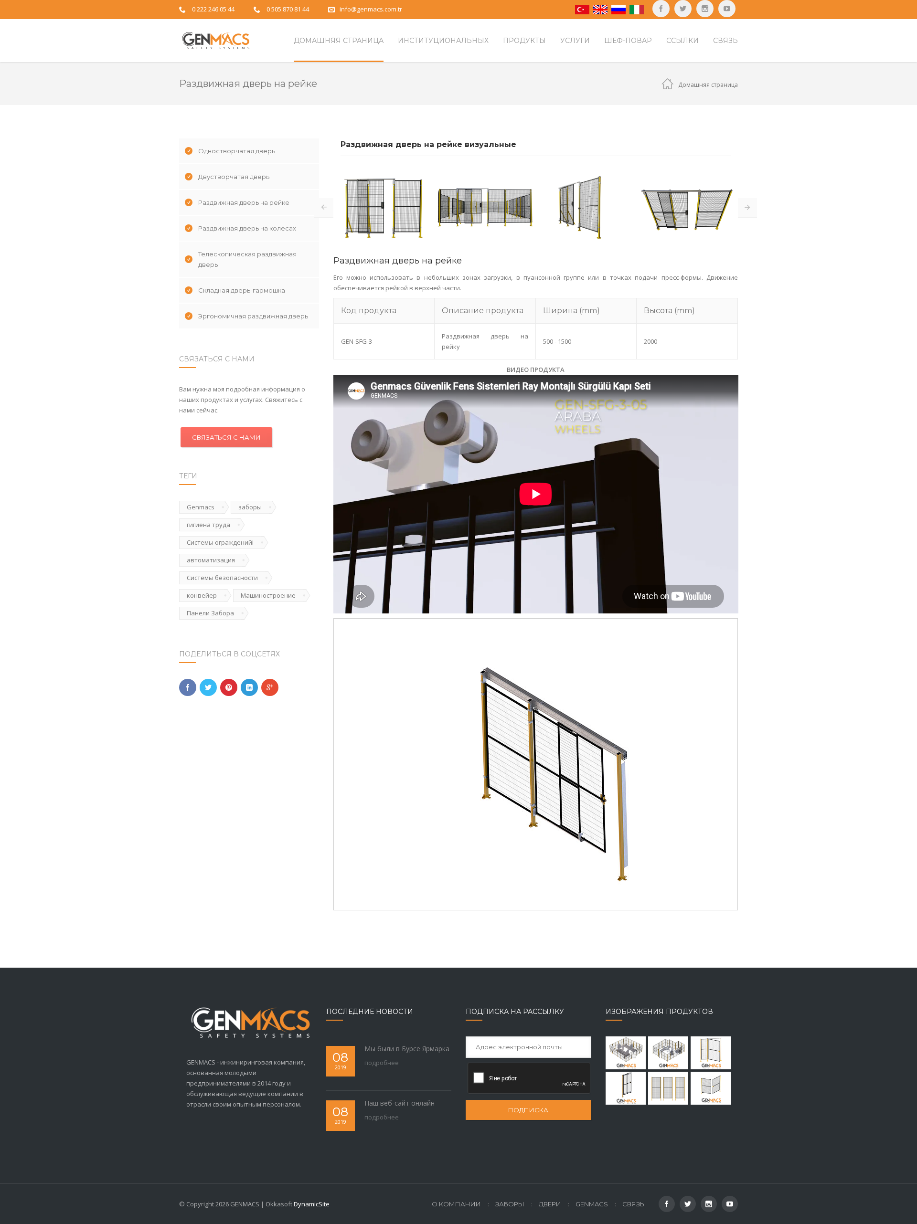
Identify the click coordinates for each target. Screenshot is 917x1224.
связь (633, 1204)
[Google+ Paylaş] (269, 687)
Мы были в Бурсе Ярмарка (406, 1048)
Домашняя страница (708, 85)
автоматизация (211, 560)
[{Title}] (727, 8)
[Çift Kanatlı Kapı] (711, 1088)
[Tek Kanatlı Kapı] (711, 1052)
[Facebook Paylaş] (187, 687)
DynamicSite (312, 1204)
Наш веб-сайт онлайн (399, 1103)
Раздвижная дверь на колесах (247, 228)
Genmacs (200, 507)
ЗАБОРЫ (509, 1204)
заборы (250, 507)
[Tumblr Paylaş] (228, 687)
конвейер (202, 595)
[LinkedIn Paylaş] (249, 687)
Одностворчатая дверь (236, 151)
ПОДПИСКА (528, 1110)
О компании (456, 1204)
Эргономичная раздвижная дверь (253, 316)
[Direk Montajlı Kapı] (626, 1088)
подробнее (381, 1062)
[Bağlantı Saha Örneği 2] (668, 1052)
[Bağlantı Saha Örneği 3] (626, 1052)
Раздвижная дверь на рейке (243, 202)
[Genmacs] (214, 40)
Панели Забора (210, 613)
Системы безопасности (222, 577)
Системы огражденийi (220, 542)
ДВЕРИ (550, 1204)
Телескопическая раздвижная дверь (247, 259)
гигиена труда (208, 524)
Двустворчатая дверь (233, 176)
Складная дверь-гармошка (241, 290)
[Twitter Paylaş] (208, 687)
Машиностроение (268, 595)
